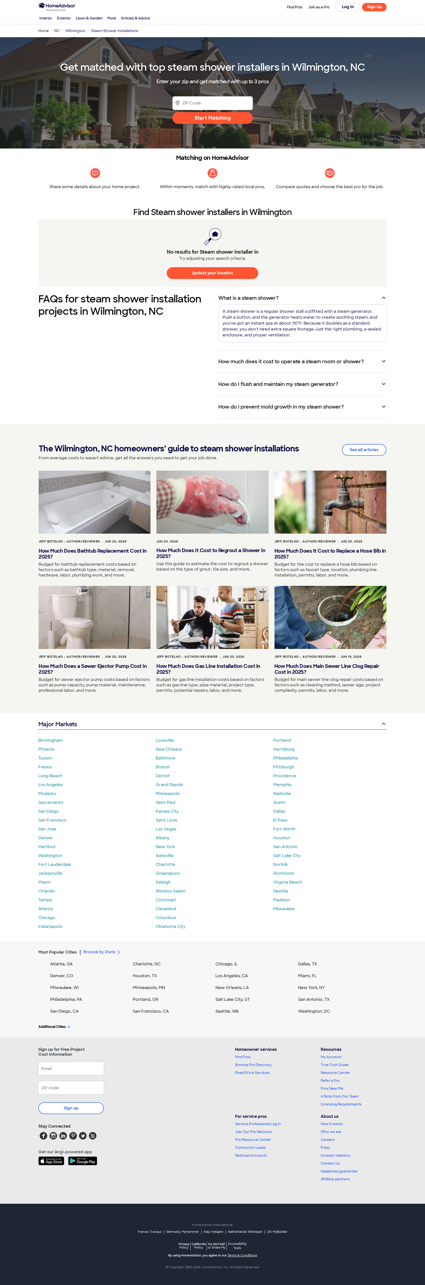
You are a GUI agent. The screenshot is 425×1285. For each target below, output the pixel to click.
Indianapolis (50, 926)
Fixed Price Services (252, 1073)
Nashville (282, 793)
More (111, 18)
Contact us (330, 1163)
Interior (45, 18)
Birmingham (50, 740)
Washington (50, 855)
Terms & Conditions (242, 1255)
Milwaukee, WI (64, 987)
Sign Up (374, 6)
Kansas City (167, 811)
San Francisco (52, 820)
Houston (281, 837)
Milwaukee (284, 908)
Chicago (46, 917)
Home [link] (43, 31)
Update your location (212, 273)
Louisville (165, 740)
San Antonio (285, 846)
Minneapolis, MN (149, 987)
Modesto (47, 793)
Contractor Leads (250, 1147)
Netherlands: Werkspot (245, 1232)
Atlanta (45, 908)
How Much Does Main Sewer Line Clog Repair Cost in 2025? (326, 669)
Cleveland (166, 908)
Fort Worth (284, 829)
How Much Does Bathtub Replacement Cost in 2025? (93, 554)
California (199, 1245)
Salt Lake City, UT (232, 999)
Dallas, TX (307, 964)
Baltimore (165, 758)
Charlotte (165, 864)
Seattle (280, 891)
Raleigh (163, 882)
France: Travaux (150, 1232)
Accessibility (237, 1246)
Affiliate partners (335, 1179)
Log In (348, 6)
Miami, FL (307, 975)
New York (165, 846)
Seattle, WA (227, 1011)
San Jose (47, 829)
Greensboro (168, 873)
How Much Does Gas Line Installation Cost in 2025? (208, 669)
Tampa (45, 900)
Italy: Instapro (213, 1232)
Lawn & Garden (89, 18)
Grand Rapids (169, 784)
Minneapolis (168, 793)
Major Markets (57, 724)
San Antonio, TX (314, 999)
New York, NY (311, 987)
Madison (281, 900)
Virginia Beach (287, 882)
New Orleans (169, 749)
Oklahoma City (170, 926)
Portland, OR (145, 999)
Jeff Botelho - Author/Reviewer (69, 542)
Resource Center (335, 1073)
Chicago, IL (226, 964)
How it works (332, 1124)
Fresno (45, 767)
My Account (331, 1057)
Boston (163, 767)
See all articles (364, 449)
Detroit (163, 775)
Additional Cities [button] (52, 1026)
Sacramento (50, 802)
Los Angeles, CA (231, 975)
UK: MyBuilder (277, 1232)
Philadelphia (285, 758)
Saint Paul (165, 802)
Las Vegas (166, 829)
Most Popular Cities (57, 952)
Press (325, 1147)
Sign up (71, 1108)
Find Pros (243, 1057)
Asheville (165, 855)
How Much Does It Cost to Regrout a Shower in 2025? (210, 553)
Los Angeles (50, 784)
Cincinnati (166, 900)
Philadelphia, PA (66, 999)
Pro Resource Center (253, 1139)
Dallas (279, 811)
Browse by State (99, 952)
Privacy (184, 1245)
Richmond (283, 873)
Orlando (46, 891)
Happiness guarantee (339, 1171)
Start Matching (213, 118)
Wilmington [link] (75, 31)
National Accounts (251, 1155)
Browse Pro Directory (253, 1065)
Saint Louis (166, 820)
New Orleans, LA (232, 987)
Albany (162, 837)
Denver (45, 837)
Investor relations (335, 1155)
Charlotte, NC (147, 964)
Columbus (166, 917)
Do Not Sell (216, 1245)
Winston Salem (171, 891)
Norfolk (280, 864)
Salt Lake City (287, 855)
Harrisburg (283, 749)
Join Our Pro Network (253, 1132)
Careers (327, 1139)
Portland (282, 740)
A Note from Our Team (340, 1096)
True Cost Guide (335, 1065)
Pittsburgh (283, 767)
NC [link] (57, 31)
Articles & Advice (135, 18)
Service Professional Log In (258, 1124)
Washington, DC (314, 1011)
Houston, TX (145, 975)
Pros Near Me (332, 1088)
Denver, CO (61, 975)
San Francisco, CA (151, 1011)
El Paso (280, 820)
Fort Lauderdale (54, 864)
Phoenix (46, 749)
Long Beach (50, 775)
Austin (279, 802)
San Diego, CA (64, 1011)
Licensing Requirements (341, 1104)
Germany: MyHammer (182, 1232)
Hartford (46, 846)
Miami (44, 882)
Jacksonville (50, 873)
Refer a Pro (330, 1080)
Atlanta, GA (61, 964)
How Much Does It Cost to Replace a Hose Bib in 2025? (330, 554)
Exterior (64, 18)
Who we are (331, 1132)
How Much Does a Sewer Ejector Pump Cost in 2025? (93, 669)
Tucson (45, 758)
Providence (284, 775)
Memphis (282, 784)
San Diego (48, 811)
